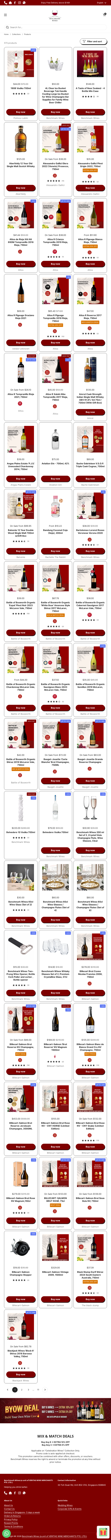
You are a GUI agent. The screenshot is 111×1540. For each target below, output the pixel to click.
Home (6, 34)
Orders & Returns (12, 1516)
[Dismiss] (106, 1529)
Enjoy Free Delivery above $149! (55, 3)
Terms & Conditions (13, 1526)
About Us (8, 1505)
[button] (104, 15)
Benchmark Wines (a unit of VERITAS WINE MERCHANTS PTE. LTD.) (54, 1536)
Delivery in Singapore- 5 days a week (22, 1512)
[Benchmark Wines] (55, 15)
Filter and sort (94, 41)
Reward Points (11, 1523)
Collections (16, 34)
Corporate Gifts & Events (69, 1509)
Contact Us (9, 1509)
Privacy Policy (10, 1519)
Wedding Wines (65, 1505)
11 (39, 1389)
